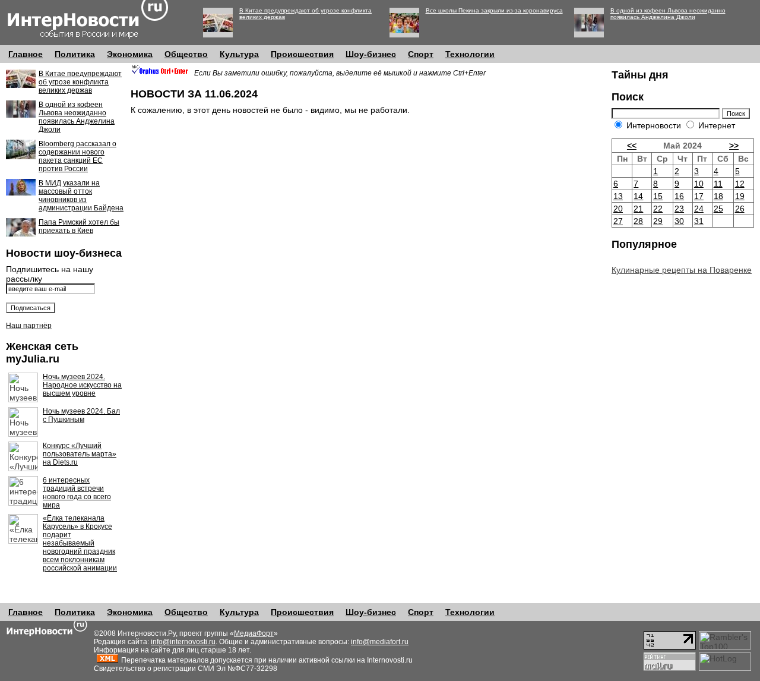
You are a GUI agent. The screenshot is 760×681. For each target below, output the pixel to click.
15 (658, 196)
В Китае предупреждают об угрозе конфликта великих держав (80, 82)
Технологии (470, 54)
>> (734, 145)
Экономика (130, 54)
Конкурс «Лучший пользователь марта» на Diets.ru (79, 454)
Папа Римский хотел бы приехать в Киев (79, 226)
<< (631, 145)
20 (618, 208)
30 (679, 221)
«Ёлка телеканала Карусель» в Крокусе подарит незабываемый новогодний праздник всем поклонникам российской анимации (80, 543)
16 (679, 196)
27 (618, 221)
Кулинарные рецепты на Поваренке (682, 270)
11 (718, 183)
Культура (239, 54)
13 (618, 196)
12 (740, 183)
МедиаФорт (254, 633)
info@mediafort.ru (379, 642)
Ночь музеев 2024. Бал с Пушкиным (81, 415)
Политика (75, 54)
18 (718, 196)
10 (699, 183)
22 (658, 208)
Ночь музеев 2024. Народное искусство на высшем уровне (82, 385)
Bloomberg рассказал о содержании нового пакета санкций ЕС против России (77, 156)
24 (699, 208)
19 (740, 196)
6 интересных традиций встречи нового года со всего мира (77, 492)
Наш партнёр (29, 325)
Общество (186, 54)
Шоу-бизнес (371, 54)
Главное (25, 54)
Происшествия (302, 54)
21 (638, 208)
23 (679, 208)
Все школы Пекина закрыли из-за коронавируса (494, 10)
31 (699, 221)
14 (638, 196)
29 (658, 221)
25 (718, 208)
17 (699, 196)
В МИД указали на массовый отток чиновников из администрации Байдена (81, 195)
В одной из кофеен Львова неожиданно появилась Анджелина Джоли (668, 13)
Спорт (420, 54)
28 (638, 221)
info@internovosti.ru (183, 642)
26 (740, 208)
